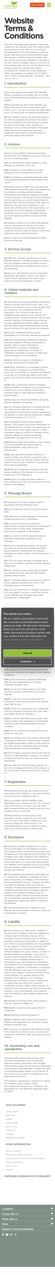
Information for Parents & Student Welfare (25, 1158)
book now (37, 5)
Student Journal (13, 1162)
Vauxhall (9, 1134)
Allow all (27, 653)
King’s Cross (11, 1127)
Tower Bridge (12, 1123)
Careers (9, 1170)
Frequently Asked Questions (19, 1155)
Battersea (10, 1115)
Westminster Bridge (15, 1138)
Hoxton (9, 1119)
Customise (25, 661)
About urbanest (13, 1151)
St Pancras (10, 1130)
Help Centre (11, 1166)
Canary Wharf (12, 1111)
